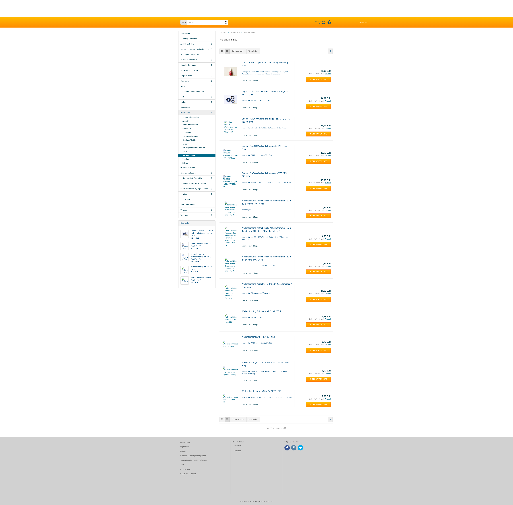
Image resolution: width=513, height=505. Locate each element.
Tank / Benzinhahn (187, 205)
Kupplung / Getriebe (189, 140)
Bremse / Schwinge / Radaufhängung (194, 49)
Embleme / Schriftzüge (189, 70)
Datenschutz (185, 469)
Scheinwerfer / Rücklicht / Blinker (193, 183)
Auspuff (185, 121)
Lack (182, 97)
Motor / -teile (185, 113)
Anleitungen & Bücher (188, 39)
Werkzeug (184, 215)
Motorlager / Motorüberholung (193, 148)
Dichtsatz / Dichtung (190, 125)
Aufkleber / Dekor (187, 44)
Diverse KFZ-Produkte (188, 60)
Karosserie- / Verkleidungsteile (192, 91)
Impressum (184, 447)
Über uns (363, 23)
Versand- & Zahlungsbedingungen (193, 456)
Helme (182, 86)
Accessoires (185, 33)
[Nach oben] (506, 501)
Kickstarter (186, 132)
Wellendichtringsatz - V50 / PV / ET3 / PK (261, 391)
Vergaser (183, 210)
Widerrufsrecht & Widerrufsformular (193, 460)
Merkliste (238, 451)
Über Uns (237, 446)
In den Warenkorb (318, 79)
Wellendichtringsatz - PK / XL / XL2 (258, 337)
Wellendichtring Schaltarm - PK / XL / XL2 (261, 311)
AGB (182, 465)
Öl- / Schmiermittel (187, 168)
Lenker (183, 102)
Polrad (184, 152)
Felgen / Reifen (186, 76)
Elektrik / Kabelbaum (188, 65)
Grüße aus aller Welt (188, 474)
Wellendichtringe (188, 155)
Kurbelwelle (186, 144)
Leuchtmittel (185, 107)
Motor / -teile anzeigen (190, 117)
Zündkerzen (186, 159)
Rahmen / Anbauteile (188, 173)
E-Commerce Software (248, 501)
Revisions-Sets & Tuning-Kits (191, 178)
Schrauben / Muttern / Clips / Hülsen (194, 189)
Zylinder (185, 163)
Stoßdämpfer (185, 199)
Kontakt (183, 451)
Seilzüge (183, 194)
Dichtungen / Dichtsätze (189, 54)
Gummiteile (184, 81)
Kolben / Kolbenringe (190, 136)
